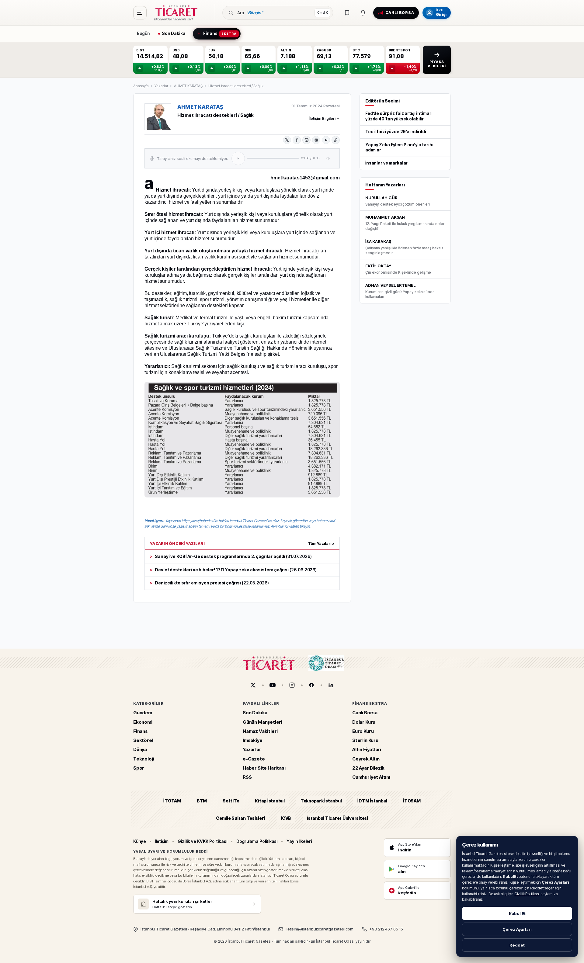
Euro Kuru (363, 731)
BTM (202, 801)
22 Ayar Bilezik (368, 768)
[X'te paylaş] (287, 140)
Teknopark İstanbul (321, 801)
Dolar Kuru (363, 722)
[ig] (292, 685)
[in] (331, 685)
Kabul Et (517, 913)
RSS (247, 777)
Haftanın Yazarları (385, 184)
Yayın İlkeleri (299, 841)
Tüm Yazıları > (321, 543)
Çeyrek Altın (366, 759)
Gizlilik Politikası (527, 894)
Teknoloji (143, 759)
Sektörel (143, 740)
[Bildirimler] (363, 12)
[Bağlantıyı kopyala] (336, 140)
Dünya (140, 750)
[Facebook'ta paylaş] (297, 140)
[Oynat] (238, 158)
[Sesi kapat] (328, 158)
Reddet (517, 945)
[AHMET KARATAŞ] (157, 116)
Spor (138, 768)
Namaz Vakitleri (260, 731)
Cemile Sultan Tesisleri (240, 818)
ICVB (286, 818)
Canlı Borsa (364, 713)
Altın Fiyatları (366, 750)
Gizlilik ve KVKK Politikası (202, 841)
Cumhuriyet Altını (371, 777)
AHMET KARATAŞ (188, 86)
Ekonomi (142, 722)
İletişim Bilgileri (322, 118)
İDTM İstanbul (372, 801)
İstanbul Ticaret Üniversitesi (337, 818)
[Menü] (140, 12)
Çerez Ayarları (517, 929)
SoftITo (231, 801)
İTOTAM (172, 801)
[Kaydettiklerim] (347, 12)
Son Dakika (255, 713)
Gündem (142, 713)
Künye (139, 841)
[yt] (272, 685)
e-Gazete (254, 759)
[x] (253, 685)
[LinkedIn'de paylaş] (316, 140)
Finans (140, 731)
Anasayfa (141, 86)
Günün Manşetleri (262, 722)
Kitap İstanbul (269, 801)
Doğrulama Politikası (257, 841)
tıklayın (305, 526)
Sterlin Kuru (365, 740)
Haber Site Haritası (264, 768)
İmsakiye (252, 740)
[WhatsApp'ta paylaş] (306, 140)
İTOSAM (412, 801)
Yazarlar (161, 86)
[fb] (311, 685)
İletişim (162, 841)
